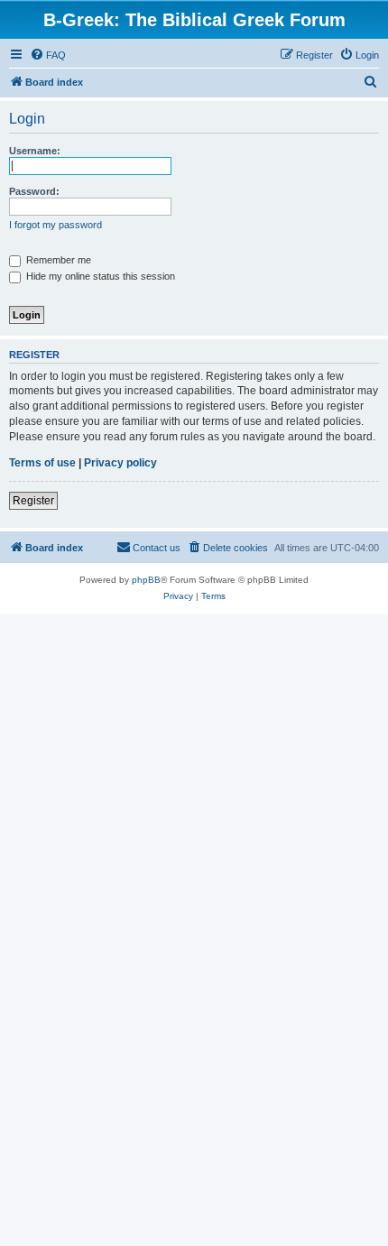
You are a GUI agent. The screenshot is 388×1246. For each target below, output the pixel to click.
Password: (34, 191)
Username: (34, 150)
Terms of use (42, 463)
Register (33, 500)
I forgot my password (55, 224)
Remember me (57, 259)
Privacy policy (120, 463)
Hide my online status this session (99, 276)
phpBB (146, 580)
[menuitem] (48, 55)
